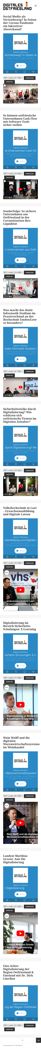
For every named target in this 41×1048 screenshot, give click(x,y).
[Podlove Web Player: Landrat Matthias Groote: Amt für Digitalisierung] (20, 884)
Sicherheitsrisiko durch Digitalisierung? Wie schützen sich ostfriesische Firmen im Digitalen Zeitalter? (19, 415)
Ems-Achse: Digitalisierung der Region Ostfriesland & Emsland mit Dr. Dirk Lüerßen (18, 972)
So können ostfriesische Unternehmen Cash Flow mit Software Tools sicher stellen (20, 120)
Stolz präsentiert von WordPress (12, 1045)
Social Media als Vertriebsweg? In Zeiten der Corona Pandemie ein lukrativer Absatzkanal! (19, 23)
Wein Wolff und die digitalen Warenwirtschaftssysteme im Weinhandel (21, 742)
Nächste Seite (38, 1040)
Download (30, 78)
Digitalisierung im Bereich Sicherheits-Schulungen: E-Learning (19, 626)
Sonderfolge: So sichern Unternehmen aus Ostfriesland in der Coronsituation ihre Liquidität (19, 217)
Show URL (9, 82)
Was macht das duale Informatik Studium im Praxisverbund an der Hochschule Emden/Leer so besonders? (20, 316)
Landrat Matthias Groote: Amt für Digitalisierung (15, 859)
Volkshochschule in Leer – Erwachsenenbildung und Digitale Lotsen (20, 511)
